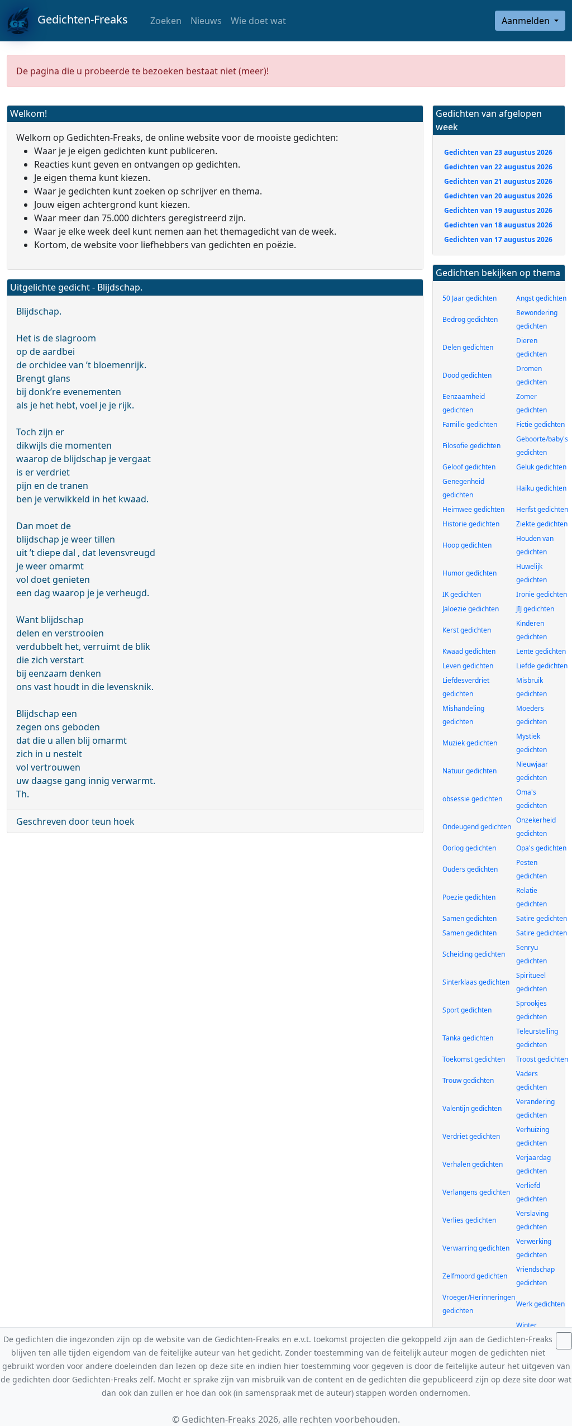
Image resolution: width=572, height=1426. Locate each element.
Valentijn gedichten (472, 1108)
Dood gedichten (467, 375)
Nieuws (206, 21)
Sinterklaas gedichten (475, 982)
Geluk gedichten (541, 467)
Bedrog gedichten (470, 319)
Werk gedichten (540, 1304)
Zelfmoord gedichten (474, 1276)
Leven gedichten (467, 666)
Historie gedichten (470, 524)
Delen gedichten (467, 347)
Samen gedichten (469, 918)
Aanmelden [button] (527, 21)
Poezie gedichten (468, 897)
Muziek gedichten (469, 743)
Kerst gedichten (466, 630)
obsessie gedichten (472, 799)
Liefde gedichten (542, 666)
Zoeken (165, 21)
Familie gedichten (469, 424)
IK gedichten (461, 594)
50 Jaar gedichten (469, 298)
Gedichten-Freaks (78, 19)
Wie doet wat (258, 21)
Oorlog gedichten (469, 848)
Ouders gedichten (470, 869)
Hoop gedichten (467, 545)
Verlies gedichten (469, 1220)
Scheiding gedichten (473, 954)
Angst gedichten (541, 298)
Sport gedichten (467, 1010)
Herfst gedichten (542, 509)
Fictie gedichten (540, 424)
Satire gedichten (541, 918)
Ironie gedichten (541, 594)
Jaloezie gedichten (470, 609)
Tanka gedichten (467, 1038)
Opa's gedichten (541, 848)
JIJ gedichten (535, 609)
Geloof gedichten (468, 467)
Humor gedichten (469, 573)
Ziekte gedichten (542, 524)
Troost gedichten (542, 1059)
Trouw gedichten (468, 1080)
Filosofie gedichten (471, 445)
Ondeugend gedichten (476, 826)
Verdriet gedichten (471, 1136)
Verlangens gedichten (476, 1192)
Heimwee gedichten (473, 509)
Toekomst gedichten (473, 1059)
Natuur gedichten (469, 771)
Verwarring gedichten (475, 1248)
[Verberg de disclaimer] (564, 1340)
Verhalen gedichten (472, 1164)
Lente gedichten (541, 651)
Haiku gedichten (541, 488)
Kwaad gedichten (468, 651)
